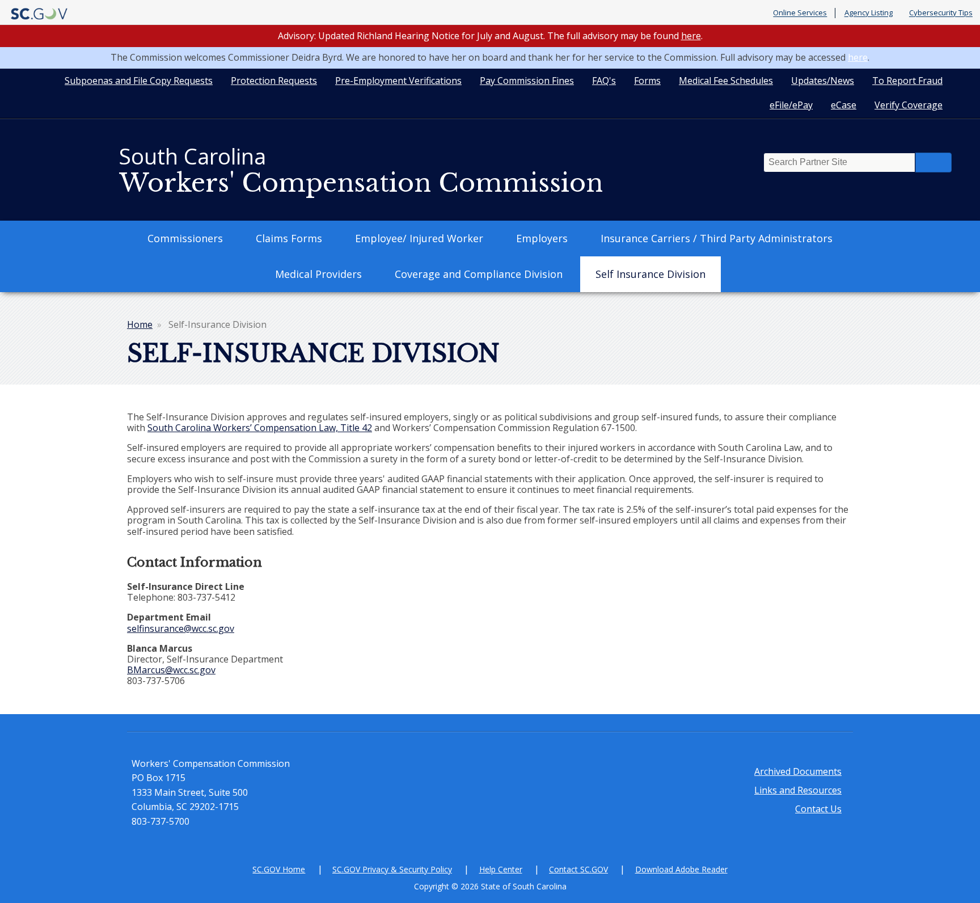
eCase (843, 105)
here (691, 35)
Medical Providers (318, 274)
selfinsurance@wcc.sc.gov (180, 628)
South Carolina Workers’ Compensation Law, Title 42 (259, 427)
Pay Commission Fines (527, 80)
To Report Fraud (907, 80)
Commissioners (185, 238)
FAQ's (604, 80)
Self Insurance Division (650, 274)
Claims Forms (289, 238)
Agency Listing (868, 13)
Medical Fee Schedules (726, 80)
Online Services (800, 13)
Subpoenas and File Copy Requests (139, 80)
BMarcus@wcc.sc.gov (171, 670)
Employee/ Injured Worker (419, 238)
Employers (542, 238)
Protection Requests (274, 80)
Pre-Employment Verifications (398, 80)
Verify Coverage (909, 105)
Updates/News (822, 80)
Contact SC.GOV (578, 869)
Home (140, 324)
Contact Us (818, 809)
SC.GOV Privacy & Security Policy (392, 869)
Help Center (500, 869)
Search (933, 162)
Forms (647, 80)
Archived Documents (798, 771)
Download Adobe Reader (681, 869)
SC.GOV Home (278, 869)
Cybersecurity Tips (941, 13)
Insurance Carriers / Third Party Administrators (717, 238)
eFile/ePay (791, 105)
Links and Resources (798, 790)
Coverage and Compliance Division (479, 274)
